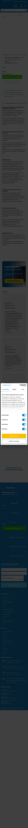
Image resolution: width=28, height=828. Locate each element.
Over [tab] (23, 389)
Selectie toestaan (14, 441)
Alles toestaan (14, 436)
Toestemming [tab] (5, 389)
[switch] (24, 420)
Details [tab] (14, 389)
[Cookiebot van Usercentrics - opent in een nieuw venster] (20, 385)
